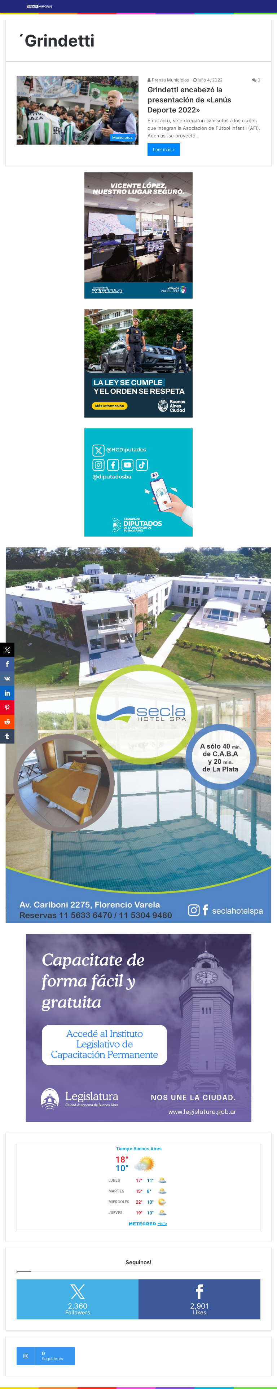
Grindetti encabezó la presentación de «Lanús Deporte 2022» (189, 99)
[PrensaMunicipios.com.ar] (39, 6)
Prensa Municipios (170, 80)
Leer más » (164, 149)
